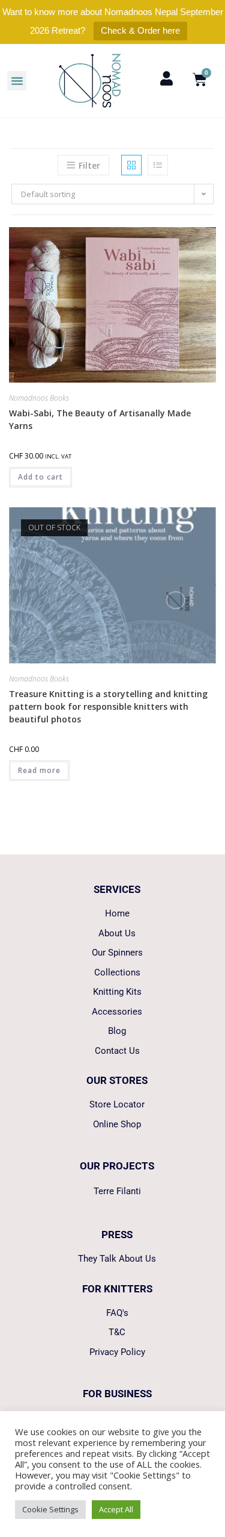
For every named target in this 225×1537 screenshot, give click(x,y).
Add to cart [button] (40, 477)
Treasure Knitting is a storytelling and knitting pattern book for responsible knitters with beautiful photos (108, 706)
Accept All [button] (116, 1509)
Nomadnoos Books (39, 398)
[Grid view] (131, 165)
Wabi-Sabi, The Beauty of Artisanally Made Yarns (100, 419)
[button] (16, 80)
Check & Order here (140, 30)
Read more (39, 770)
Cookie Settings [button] (50, 1509)
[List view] (158, 165)
